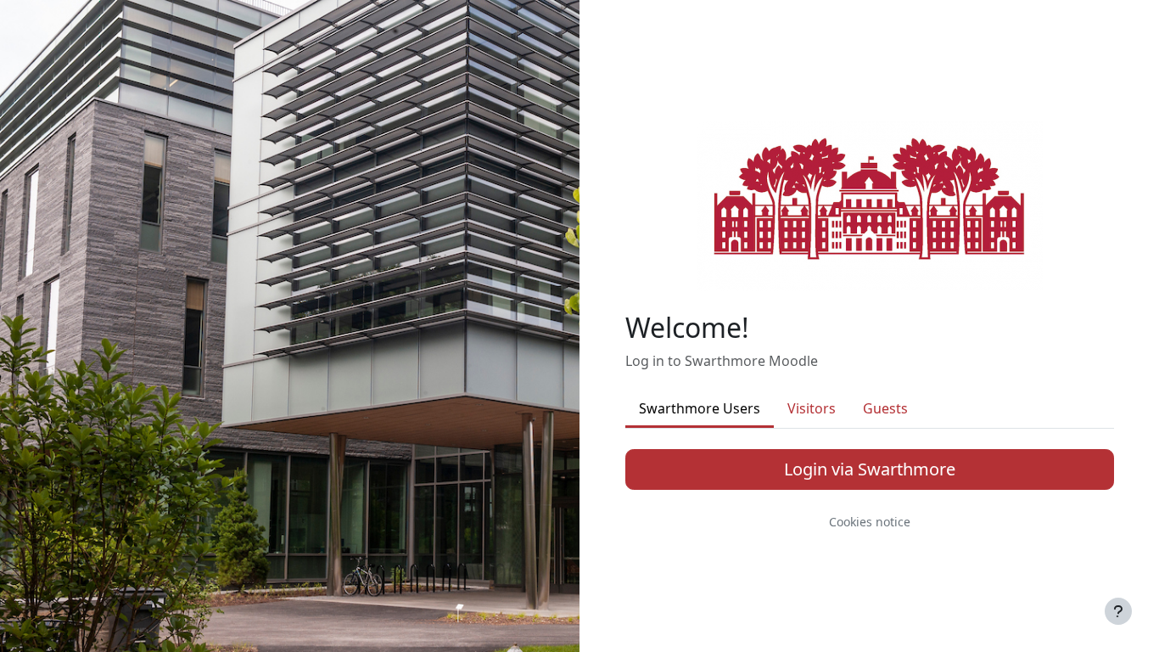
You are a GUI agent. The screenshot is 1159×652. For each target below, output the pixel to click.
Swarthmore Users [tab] (699, 408)
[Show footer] (1118, 611)
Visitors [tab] (811, 408)
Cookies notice (869, 522)
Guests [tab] (885, 408)
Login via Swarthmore (869, 469)
